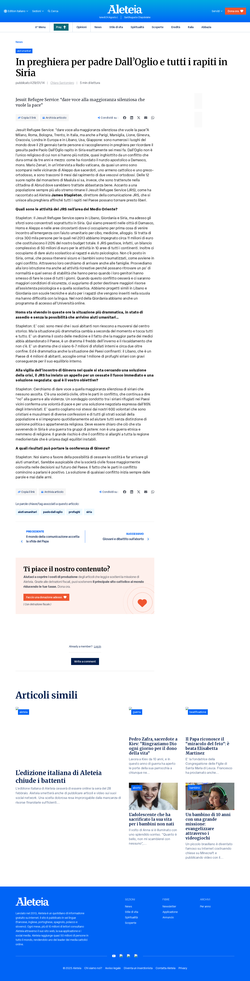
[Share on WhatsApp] (152, 117)
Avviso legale (113, 968)
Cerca (54, 11)
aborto (137, 788)
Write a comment (85, 661)
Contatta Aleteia (165, 968)
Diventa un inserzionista (138, 968)
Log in (97, 646)
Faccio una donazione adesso (44, 597)
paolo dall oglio (52, 512)
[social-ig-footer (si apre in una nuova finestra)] (136, 956)
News (98, 27)
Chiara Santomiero (62, 83)
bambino (194, 788)
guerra (137, 712)
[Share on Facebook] (124, 117)
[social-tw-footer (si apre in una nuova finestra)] (128, 956)
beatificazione (197, 712)
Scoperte (157, 27)
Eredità (175, 27)
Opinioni (82, 27)
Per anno (205, 906)
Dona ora (233, 11)
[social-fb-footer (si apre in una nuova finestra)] (121, 956)
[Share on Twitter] (138, 117)
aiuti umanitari (27, 512)
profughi (74, 512)
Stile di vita (116, 27)
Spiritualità (137, 27)
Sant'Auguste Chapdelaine (137, 17)
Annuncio (168, 917)
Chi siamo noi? (93, 968)
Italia (191, 27)
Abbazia (206, 27)
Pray (59, 27)
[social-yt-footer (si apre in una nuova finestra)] (114, 956)
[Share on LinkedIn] (131, 117)
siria (89, 512)
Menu (42, 27)
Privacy (183, 968)
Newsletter (169, 906)
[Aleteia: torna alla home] (125, 9)
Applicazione (170, 912)
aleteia (24, 712)
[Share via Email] (145, 117)
